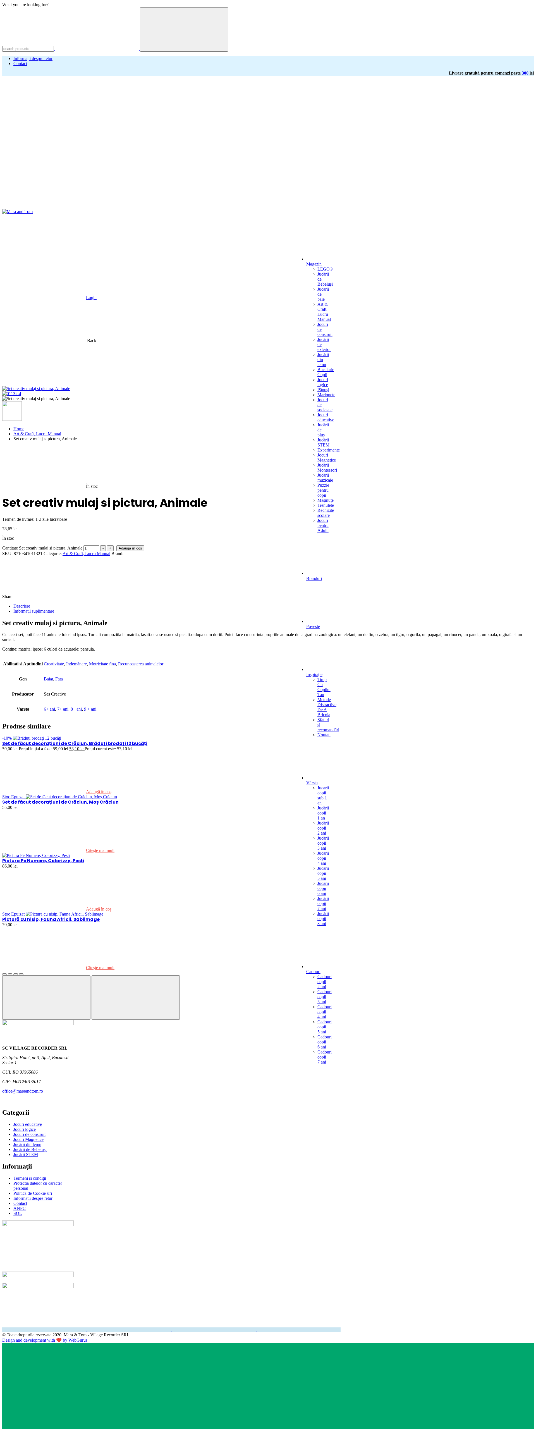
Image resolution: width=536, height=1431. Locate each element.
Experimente (328, 450)
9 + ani (90, 709)
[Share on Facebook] (55, 596)
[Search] (184, 29)
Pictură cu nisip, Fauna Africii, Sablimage (51, 919)
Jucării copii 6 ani (323, 888)
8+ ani (76, 709)
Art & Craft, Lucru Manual (324, 312)
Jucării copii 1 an (323, 813)
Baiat (48, 679)
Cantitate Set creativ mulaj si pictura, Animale (42, 548)
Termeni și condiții (29, 1178)
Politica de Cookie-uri (32, 1193)
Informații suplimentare (33, 611)
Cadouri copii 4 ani (324, 1011)
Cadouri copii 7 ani (324, 1057)
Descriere (21, 606)
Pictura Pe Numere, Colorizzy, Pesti (43, 860)
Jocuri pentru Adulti (323, 525)
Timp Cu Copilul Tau (324, 687)
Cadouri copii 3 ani (324, 996)
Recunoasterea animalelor (140, 663)
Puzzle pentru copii (323, 490)
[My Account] (137, 163)
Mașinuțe (325, 500)
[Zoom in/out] (21, 974)
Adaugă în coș (130, 548)
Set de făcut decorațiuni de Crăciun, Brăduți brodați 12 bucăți (74, 743)
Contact (20, 63)
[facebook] (44, 1329)
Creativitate (54, 663)
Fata (59, 679)
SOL (17, 1213)
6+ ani (49, 709)
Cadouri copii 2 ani (324, 981)
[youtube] (214, 1329)
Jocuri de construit (29, 1134)
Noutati (324, 734)
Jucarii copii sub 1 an (323, 795)
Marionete (326, 394)
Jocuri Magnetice (326, 457)
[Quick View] (153, 791)
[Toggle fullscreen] (15, 974)
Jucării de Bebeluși (30, 1149)
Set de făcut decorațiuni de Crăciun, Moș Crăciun (60, 802)
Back (91, 340)
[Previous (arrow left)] (46, 997)
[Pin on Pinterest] (223, 596)
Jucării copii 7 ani (323, 903)
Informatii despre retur (32, 1198)
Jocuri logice (322, 382)
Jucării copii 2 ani (323, 828)
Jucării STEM (323, 442)
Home (18, 428)
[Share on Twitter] (139, 596)
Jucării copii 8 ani (323, 918)
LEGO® (325, 269)
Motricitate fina (102, 663)
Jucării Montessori (327, 467)
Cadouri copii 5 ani (324, 1026)
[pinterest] (299, 1329)
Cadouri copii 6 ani (324, 1042)
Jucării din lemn (27, 1144)
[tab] (273, 606)
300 (525, 73)
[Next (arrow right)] (136, 997)
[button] (44, 120)
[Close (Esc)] (4, 974)
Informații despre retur (32, 58)
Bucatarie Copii (325, 372)
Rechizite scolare (325, 513)
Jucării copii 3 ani (323, 843)
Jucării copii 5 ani (323, 873)
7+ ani (62, 709)
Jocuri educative (325, 417)
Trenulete (325, 505)
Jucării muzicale (325, 477)
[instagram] (129, 1329)
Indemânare (76, 663)
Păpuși (323, 389)
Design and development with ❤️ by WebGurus (44, 1340)
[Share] (10, 974)
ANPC (19, 1208)
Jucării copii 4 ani (323, 858)
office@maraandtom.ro (22, 1091)
